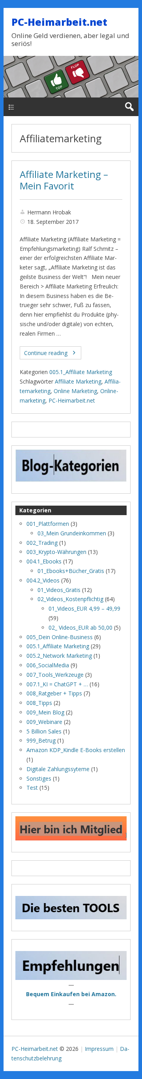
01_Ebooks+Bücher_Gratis (70, 571)
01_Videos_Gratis (58, 590)
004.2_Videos (43, 580)
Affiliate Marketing (78, 381)
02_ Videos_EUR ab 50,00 (80, 627)
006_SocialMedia (47, 665)
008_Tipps (39, 703)
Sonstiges (38, 778)
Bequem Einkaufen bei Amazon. (71, 994)
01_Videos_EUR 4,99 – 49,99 (84, 608)
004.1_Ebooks (44, 561)
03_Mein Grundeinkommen (71, 533)
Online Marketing (75, 391)
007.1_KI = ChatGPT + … (57, 684)
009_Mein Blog (45, 712)
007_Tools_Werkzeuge (55, 674)
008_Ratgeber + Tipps (54, 693)
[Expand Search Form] (129, 106)
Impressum (99, 1048)
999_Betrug (41, 740)
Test (32, 787)
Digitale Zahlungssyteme (58, 769)
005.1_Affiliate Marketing (80, 372)
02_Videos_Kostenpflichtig (70, 599)
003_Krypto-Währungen (56, 552)
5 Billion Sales (44, 731)
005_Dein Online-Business (59, 637)
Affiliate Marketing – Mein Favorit (64, 180)
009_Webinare (44, 722)
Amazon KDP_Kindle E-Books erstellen (75, 750)
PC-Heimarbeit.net (59, 22)
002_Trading (42, 542)
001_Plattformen (47, 523)
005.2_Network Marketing (59, 655)
